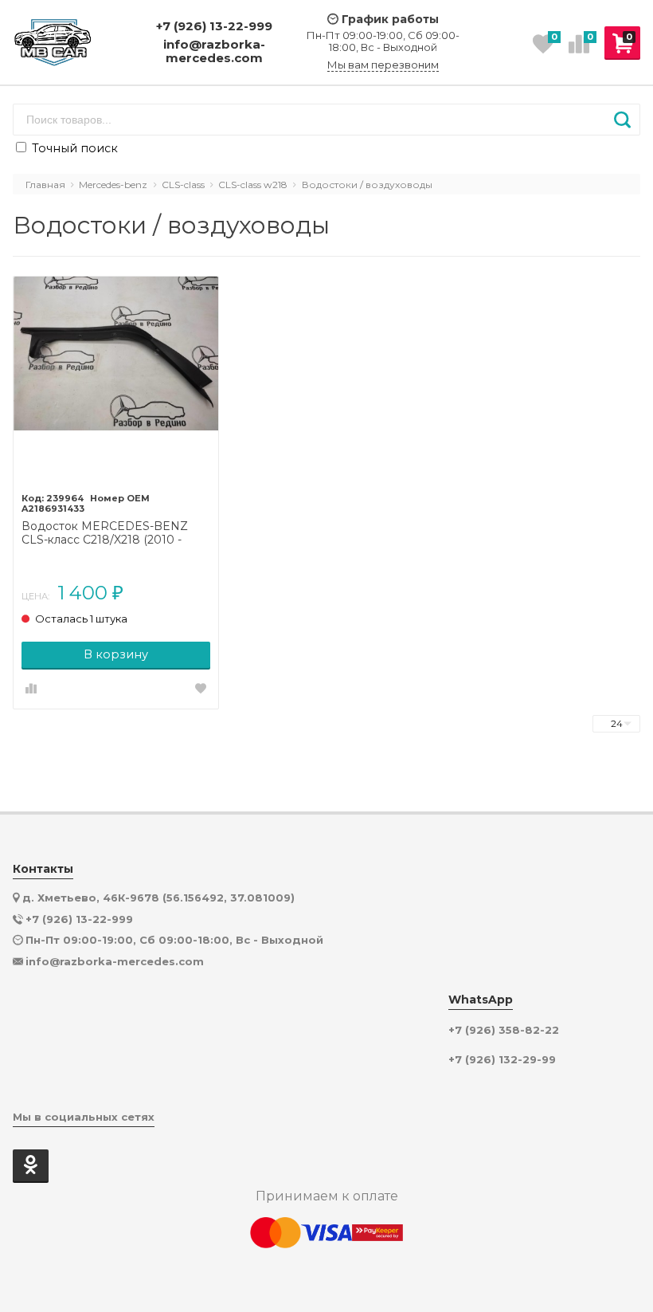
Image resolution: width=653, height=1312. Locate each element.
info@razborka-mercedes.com (214, 51)
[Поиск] (622, 120)
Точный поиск (73, 148)
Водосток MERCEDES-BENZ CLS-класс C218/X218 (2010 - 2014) (105, 533)
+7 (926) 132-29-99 (502, 1060)
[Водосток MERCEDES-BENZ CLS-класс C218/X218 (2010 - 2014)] (116, 379)
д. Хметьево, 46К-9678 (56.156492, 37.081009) (158, 897)
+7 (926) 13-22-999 (214, 26)
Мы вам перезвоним (383, 65)
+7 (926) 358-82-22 (503, 1030)
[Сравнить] (31, 689)
